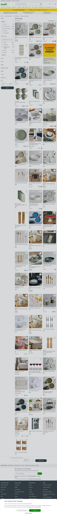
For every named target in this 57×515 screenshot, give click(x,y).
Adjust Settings (28, 513)
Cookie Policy (31, 507)
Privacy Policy (38, 507)
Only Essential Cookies (22, 510)
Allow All (35, 510)
